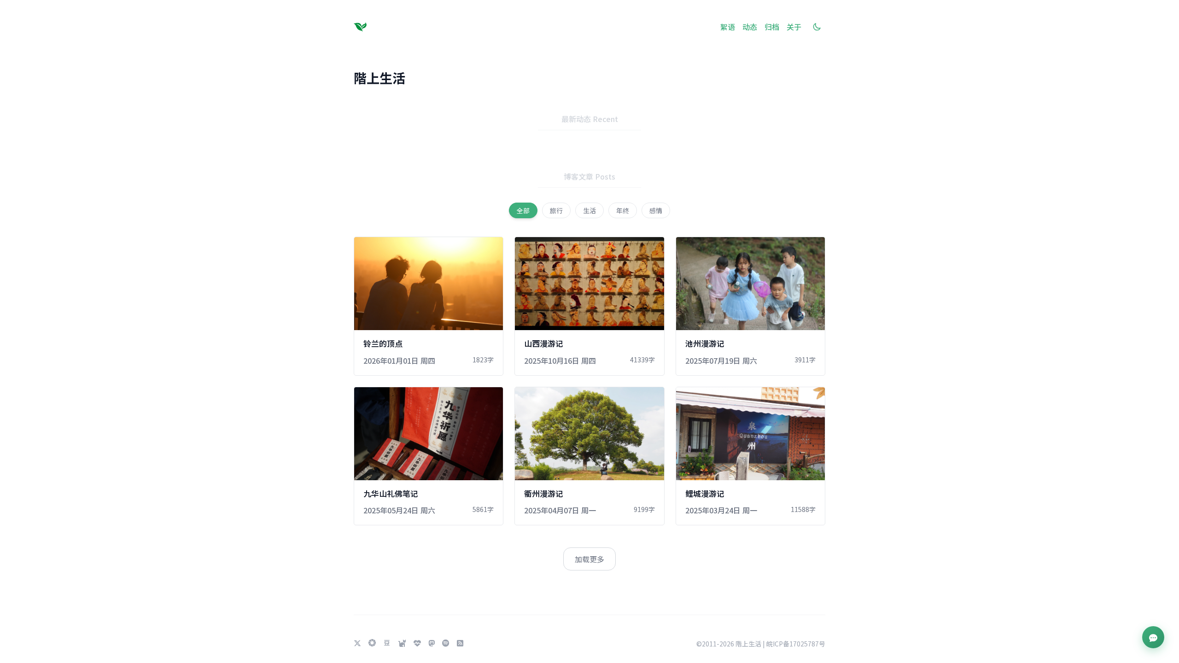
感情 (655, 210)
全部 (523, 210)
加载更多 (589, 558)
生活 (589, 210)
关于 (794, 26)
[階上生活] (362, 26)
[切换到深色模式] (817, 26)
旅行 (556, 210)
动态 (749, 26)
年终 (622, 210)
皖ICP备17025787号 (795, 643)
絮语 (727, 26)
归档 (772, 26)
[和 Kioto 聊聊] (1153, 637)
